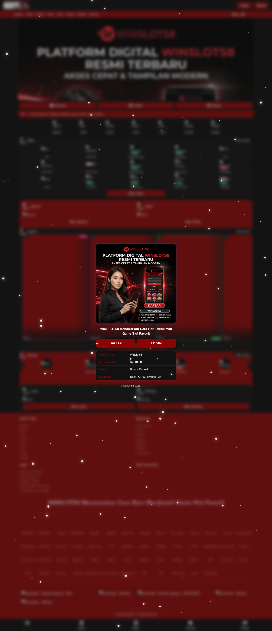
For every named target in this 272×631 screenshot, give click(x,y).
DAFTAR (116, 343)
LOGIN (156, 343)
